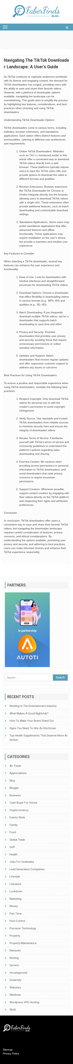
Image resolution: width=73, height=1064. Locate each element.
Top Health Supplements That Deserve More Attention (38, 738)
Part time (16, 913)
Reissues (15, 950)
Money (14, 906)
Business (15, 795)
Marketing (16, 899)
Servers (14, 965)
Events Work (17, 817)
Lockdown (16, 891)
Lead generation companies (27, 869)
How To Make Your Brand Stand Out (32, 720)
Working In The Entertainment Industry (33, 706)
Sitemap (8, 1049)
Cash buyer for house (23, 802)
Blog (12, 780)
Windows (15, 994)
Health (13, 854)
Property (15, 935)
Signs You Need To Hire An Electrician (33, 728)
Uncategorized (18, 972)
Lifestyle (15, 876)
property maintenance (23, 943)
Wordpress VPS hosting (24, 1002)
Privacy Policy (11, 1053)
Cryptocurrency (19, 810)
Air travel (15, 766)
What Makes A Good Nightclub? (29, 713)
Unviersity (15, 980)
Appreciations (18, 773)
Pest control (17, 921)
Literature (15, 884)
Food (13, 832)
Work (13, 1009)
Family (13, 825)
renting (14, 958)
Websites (15, 987)
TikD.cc (33, 155)
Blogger (14, 788)
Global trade (17, 839)
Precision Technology (23, 928)
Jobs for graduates (22, 861)
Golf (12, 847)
